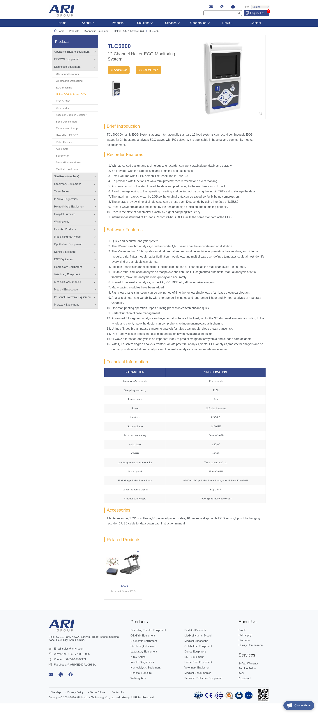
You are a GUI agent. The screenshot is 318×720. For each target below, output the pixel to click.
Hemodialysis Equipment (69, 206)
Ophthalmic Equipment (68, 244)
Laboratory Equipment (67, 183)
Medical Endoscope (66, 289)
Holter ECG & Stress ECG (129, 30)
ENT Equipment (63, 259)
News (226, 22)
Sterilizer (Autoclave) (66, 176)
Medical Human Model (67, 236)
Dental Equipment (64, 251)
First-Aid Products (65, 229)
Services (170, 22)
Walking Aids (61, 221)
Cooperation (198, 22)
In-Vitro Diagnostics (66, 199)
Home (62, 22)
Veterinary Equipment (67, 274)
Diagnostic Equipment (96, 30)
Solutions (143, 22)
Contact (256, 22)
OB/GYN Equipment (66, 59)
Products (117, 22)
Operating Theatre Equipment (71, 51)
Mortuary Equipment (66, 304)
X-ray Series (61, 191)
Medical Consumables (67, 281)
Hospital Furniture (64, 214)
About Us (88, 22)
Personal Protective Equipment (72, 297)
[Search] (239, 13)
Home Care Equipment (68, 266)
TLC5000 (154, 30)
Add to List (120, 69)
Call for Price (150, 69)
